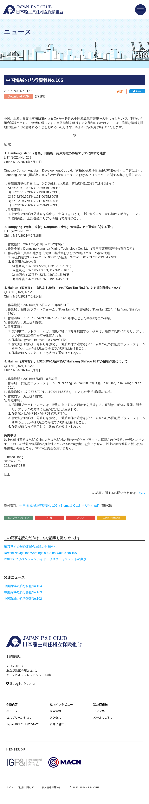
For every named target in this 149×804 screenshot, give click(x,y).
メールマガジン (103, 717)
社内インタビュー (61, 704)
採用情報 (55, 711)
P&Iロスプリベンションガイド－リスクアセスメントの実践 (45, 559)
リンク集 (99, 711)
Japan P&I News (111, 517)
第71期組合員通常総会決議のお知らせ (30, 546)
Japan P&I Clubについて (22, 724)
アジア (80, 517)
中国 (49, 517)
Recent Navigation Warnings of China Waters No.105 (40, 553)
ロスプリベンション (18, 517)
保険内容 (12, 704)
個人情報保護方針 (52, 787)
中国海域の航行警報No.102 (23, 598)
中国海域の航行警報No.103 (23, 592)
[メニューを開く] (140, 9)
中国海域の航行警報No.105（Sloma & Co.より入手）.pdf (59, 505)
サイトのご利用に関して (20, 787)
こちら (140, 492)
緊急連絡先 (100, 704)
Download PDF (18, 96)
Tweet (139, 91)
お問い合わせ (58, 724)
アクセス (55, 717)
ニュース (12, 711)
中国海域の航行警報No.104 (23, 586)
